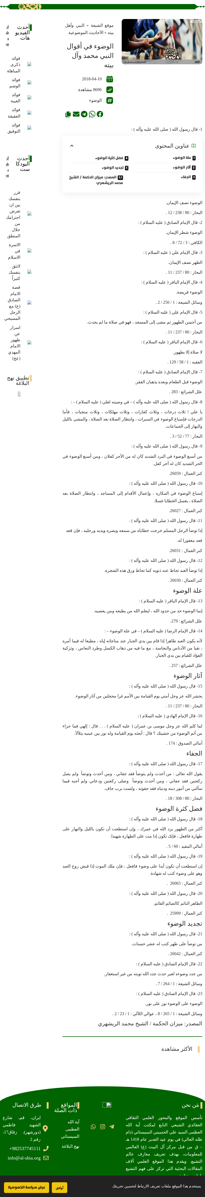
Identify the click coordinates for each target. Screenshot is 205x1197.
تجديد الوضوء (113, 168)
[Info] (38, 6)
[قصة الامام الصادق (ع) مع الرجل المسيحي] (27, 303)
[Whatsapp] (93, 1126)
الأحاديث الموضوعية (85, 32)
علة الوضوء (182, 158)
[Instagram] (102, 1126)
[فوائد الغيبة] (27, 97)
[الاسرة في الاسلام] (27, 251)
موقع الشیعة (102, 25)
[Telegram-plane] (112, 1126)
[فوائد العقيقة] (27, 113)
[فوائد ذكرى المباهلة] (27, 64)
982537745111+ (25, 1148)
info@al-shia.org (24, 1158)
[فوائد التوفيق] (27, 128)
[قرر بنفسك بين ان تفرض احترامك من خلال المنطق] (27, 214)
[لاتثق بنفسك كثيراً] (27, 272)
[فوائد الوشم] (27, 82)
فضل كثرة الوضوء (109, 158)
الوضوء (95, 100)
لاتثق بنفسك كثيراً (14, 272)
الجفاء (186, 177)
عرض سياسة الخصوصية (26, 1187)
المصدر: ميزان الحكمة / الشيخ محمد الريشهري (96, 180)
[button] (100, 114)
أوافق (59, 1188)
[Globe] (21, 6)
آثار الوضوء (182, 167)
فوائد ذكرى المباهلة (13, 64)
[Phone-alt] (27, 6)
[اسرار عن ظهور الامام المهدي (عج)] (27, 343)
